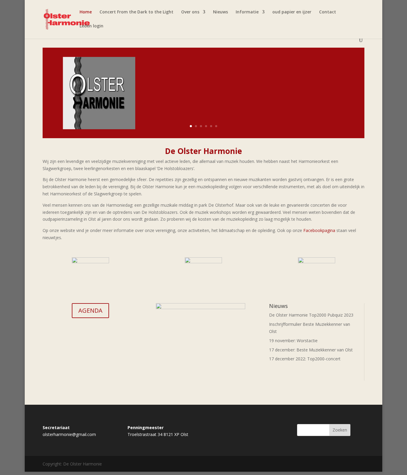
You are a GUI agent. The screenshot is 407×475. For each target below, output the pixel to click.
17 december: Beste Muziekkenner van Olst (311, 350)
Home (86, 12)
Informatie (247, 12)
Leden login (91, 26)
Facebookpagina (319, 230)
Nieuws (220, 12)
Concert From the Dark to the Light (136, 12)
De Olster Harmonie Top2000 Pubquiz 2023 (311, 315)
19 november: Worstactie (293, 340)
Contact (327, 12)
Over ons (190, 12)
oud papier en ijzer (291, 12)
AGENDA (90, 310)
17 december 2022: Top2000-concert (305, 359)
